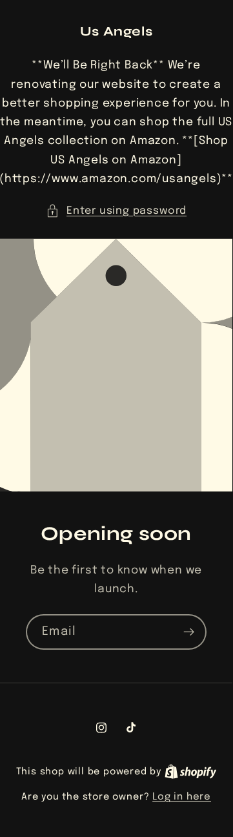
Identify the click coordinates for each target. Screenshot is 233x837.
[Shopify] (191, 772)
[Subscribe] (188, 632)
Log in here (181, 797)
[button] (116, 211)
